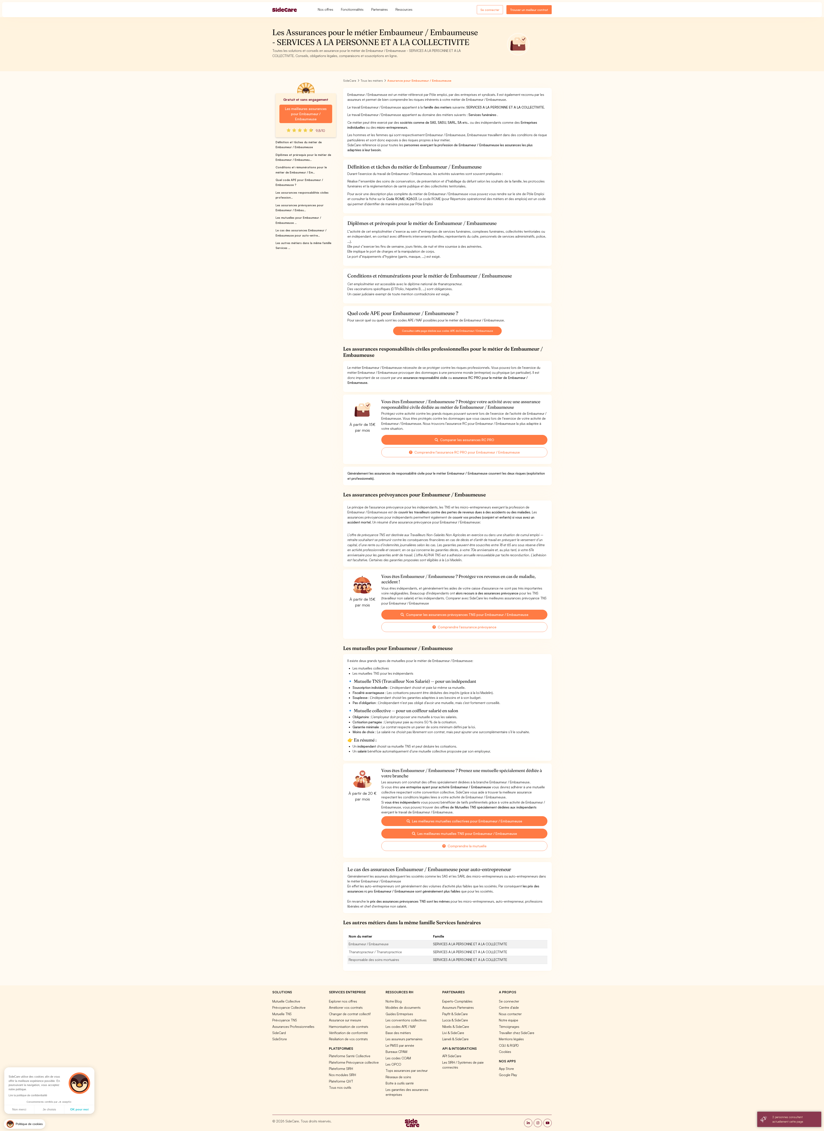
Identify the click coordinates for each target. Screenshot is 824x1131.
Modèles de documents (403, 1007)
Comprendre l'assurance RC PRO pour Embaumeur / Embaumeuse (467, 452)
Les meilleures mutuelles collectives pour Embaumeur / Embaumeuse (466, 821)
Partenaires (379, 9)
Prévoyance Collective (289, 1007)
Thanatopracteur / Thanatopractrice (375, 952)
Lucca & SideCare (455, 1020)
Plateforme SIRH (341, 1068)
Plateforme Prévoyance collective (354, 1062)
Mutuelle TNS (282, 1014)
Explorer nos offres (343, 1001)
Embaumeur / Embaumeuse (369, 944)
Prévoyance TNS (284, 1020)
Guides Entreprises (399, 1014)
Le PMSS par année (400, 1045)
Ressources (403, 9)
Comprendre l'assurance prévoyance (466, 627)
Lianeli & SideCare (455, 1039)
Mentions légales (511, 1039)
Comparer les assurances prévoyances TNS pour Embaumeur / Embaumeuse (466, 614)
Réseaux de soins (398, 1077)
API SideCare (451, 1056)
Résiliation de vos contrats (348, 1039)
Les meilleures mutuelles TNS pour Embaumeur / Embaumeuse (467, 833)
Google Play (508, 1075)
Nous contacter (510, 1014)
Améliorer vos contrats (346, 1007)
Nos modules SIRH (342, 1075)
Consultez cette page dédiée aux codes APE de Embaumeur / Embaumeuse (447, 330)
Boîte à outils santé (400, 1083)
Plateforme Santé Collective (349, 1056)
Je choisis (49, 1109)
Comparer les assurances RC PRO (466, 440)
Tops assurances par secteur (407, 1070)
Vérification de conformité (348, 1033)
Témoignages (509, 1026)
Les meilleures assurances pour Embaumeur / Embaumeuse (305, 114)
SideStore (279, 1039)
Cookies (505, 1052)
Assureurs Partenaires (458, 1007)
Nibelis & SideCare (455, 1026)
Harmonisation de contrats (348, 1026)
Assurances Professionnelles (293, 1026)
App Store (506, 1068)
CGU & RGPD (509, 1045)
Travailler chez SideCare (516, 1033)
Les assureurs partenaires (404, 1039)
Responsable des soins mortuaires (374, 960)
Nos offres (325, 9)
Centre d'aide (509, 1007)
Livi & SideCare (453, 1033)
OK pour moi (79, 1109)
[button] (24, 1124)
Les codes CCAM (398, 1058)
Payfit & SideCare (455, 1014)
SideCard (279, 1033)
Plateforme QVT (341, 1081)
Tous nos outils (340, 1087)
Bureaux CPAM (396, 1052)
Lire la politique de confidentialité (28, 1095)
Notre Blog (394, 1001)
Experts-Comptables (457, 1001)
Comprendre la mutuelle (466, 846)
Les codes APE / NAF (401, 1026)
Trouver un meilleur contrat (529, 10)
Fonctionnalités (352, 9)
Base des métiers (398, 1033)
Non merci (19, 1109)
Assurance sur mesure (345, 1020)
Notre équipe (508, 1020)
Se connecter (489, 10)
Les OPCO (393, 1064)
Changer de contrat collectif (350, 1014)
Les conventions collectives (406, 1020)
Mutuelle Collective (286, 1001)
